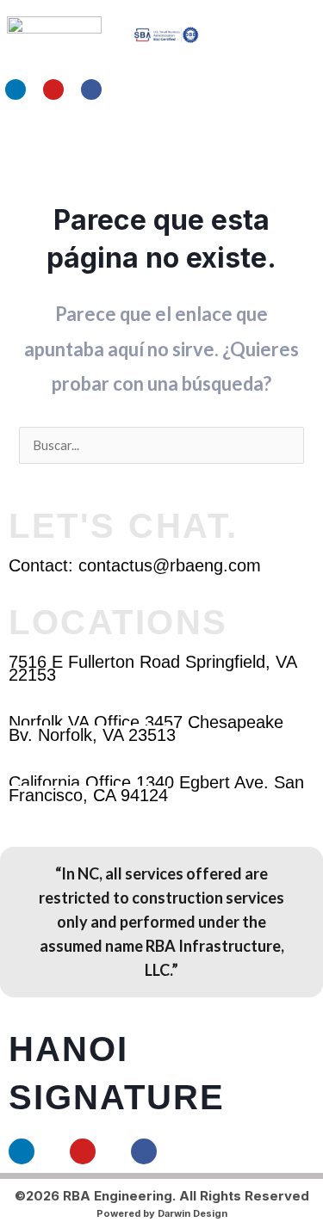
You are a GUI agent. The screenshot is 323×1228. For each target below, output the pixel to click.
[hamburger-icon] (252, 141)
